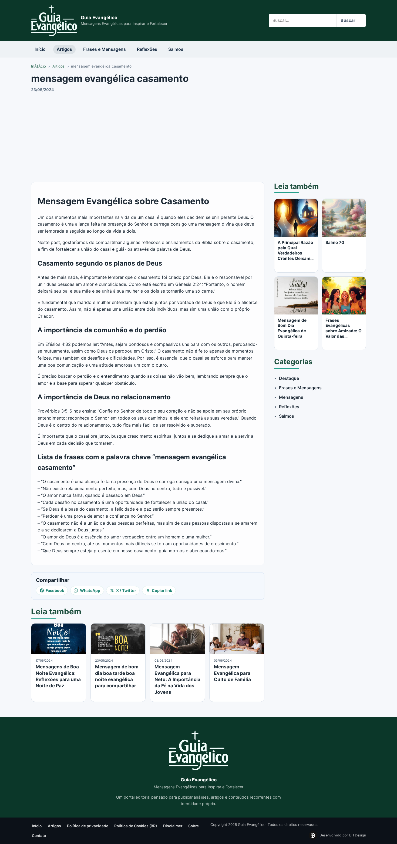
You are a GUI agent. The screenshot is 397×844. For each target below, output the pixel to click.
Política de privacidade (87, 826)
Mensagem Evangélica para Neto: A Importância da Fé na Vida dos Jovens (177, 679)
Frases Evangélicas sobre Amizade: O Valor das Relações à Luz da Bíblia (343, 333)
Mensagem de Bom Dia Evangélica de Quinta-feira (292, 328)
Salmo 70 (334, 242)
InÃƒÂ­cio (38, 66)
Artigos (64, 49)
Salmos (175, 49)
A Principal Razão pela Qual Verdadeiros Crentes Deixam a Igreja (296, 253)
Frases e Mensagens (104, 49)
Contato (39, 835)
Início (40, 49)
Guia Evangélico (99, 17)
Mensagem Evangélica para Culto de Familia (232, 673)
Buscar (348, 20)
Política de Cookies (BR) (135, 826)
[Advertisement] (198, 136)
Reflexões (147, 49)
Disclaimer (172, 826)
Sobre (193, 826)
